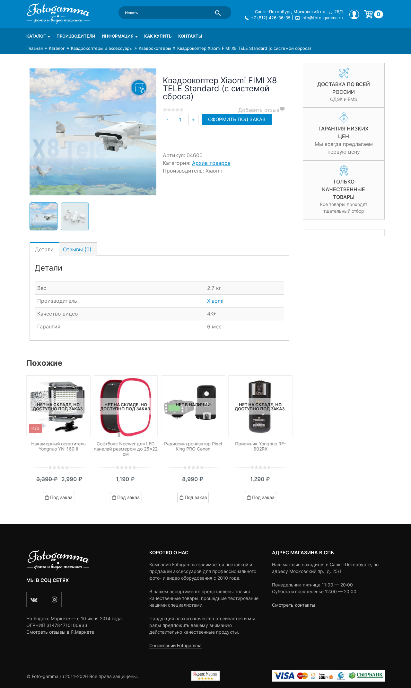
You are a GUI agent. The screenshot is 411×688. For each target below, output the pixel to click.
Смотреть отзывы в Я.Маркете (60, 632)
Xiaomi (215, 301)
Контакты (190, 36)
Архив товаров (211, 163)
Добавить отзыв (258, 110)
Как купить (158, 36)
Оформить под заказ (237, 119)
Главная (34, 48)
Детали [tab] (44, 249)
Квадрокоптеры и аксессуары (102, 48)
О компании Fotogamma (175, 645)
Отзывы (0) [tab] (77, 249)
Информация (118, 36)
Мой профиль (354, 14)
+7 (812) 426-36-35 (271, 17)
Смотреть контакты (293, 605)
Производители (76, 36)
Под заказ (61, 497)
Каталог (36, 36)
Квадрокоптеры (155, 48)
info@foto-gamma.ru (322, 17)
